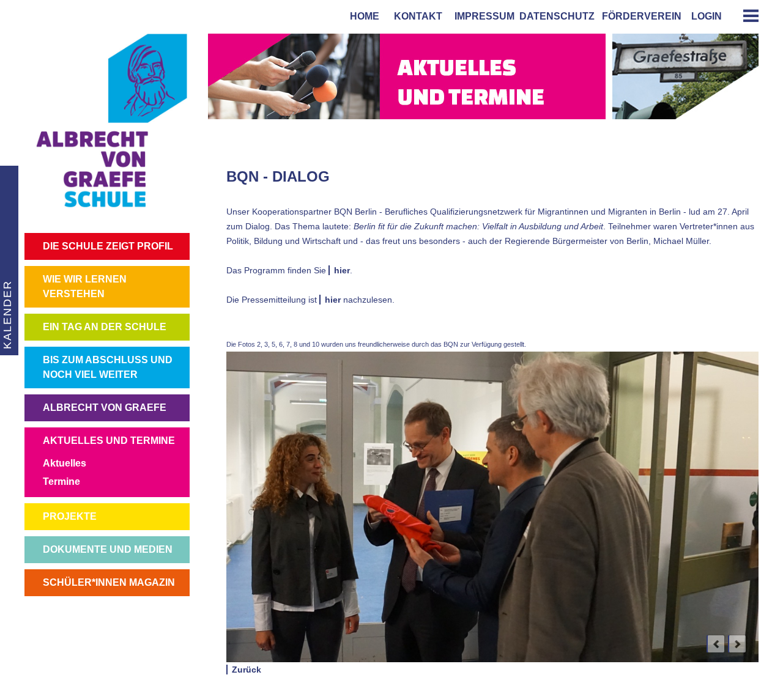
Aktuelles (64, 463)
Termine (61, 481)
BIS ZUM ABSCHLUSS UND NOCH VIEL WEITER (108, 367)
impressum (482, 16)
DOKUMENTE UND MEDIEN (108, 549)
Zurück (246, 669)
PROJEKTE (70, 516)
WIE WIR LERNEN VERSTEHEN (85, 286)
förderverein (639, 16)
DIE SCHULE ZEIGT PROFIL (108, 246)
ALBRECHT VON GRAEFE (104, 407)
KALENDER (7, 314)
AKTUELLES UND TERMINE (109, 440)
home (362, 16)
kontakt (415, 16)
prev (716, 644)
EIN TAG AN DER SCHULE (104, 327)
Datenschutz (557, 16)
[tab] (746, 15)
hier (342, 270)
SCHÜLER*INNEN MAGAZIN (109, 582)
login (706, 16)
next (737, 644)
